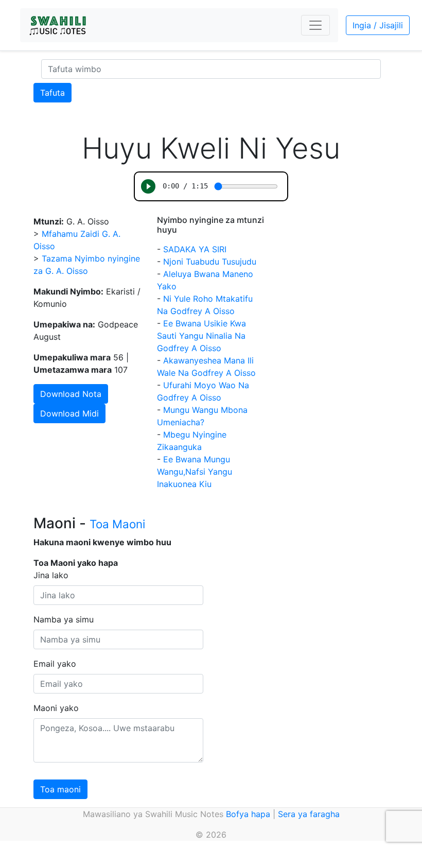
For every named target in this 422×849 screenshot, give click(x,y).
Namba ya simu (63, 619)
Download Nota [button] (70, 394)
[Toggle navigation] (315, 25)
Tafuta (52, 93)
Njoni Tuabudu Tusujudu (209, 261)
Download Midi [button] (69, 413)
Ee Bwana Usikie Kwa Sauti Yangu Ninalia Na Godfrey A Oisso (201, 335)
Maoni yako (56, 708)
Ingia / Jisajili (378, 25)
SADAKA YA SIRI (194, 249)
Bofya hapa (248, 814)
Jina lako (50, 575)
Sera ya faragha (309, 814)
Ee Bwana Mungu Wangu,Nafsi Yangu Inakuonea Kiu (194, 471)
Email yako (54, 664)
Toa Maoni (117, 524)
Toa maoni (60, 789)
